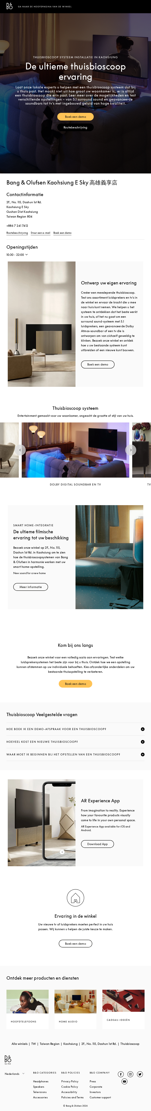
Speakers (47, 1086)
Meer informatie (34, 587)
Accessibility (75, 1092)
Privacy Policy (75, 1081)
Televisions (47, 1092)
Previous (20, 450)
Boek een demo (79, 117)
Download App (100, 844)
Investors (104, 1092)
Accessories (47, 1097)
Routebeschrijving (79, 128)
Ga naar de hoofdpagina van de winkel (45, 7)
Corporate (104, 1086)
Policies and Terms (75, 1097)
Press (104, 1081)
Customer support (104, 1097)
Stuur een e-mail (40, 232)
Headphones (47, 1081)
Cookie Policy (75, 1086)
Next (130, 450)
